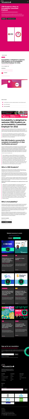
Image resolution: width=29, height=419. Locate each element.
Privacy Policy (3, 408)
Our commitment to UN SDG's (4, 376)
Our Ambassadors (3, 380)
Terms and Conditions (16, 357)
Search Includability (4, 387)
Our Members (3, 379)
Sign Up (11, 377)
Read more (3, 18)
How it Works (12, 376)
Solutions (12, 375)
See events (10, 238)
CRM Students (3, 128)
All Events (21, 376)
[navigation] (6, 1)
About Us (2, 375)
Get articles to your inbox (11, 18)
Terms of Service (3, 409)
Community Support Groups (23, 377)
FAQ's (11, 380)
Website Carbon (8, 402)
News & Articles (21, 375)
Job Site (2, 384)
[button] (27, 2)
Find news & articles (17, 238)
